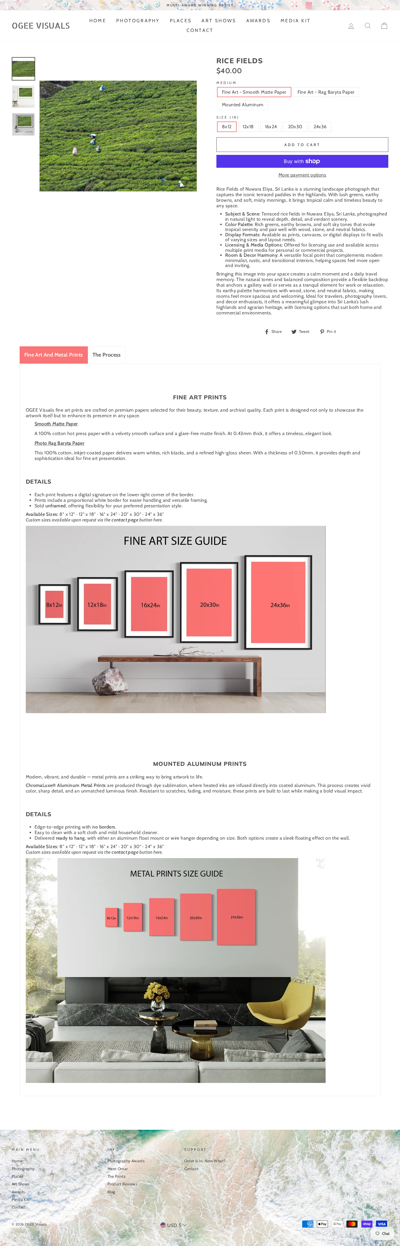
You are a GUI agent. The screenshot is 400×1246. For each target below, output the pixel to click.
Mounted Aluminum (242, 104)
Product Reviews (122, 1184)
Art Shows (218, 20)
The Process (107, 355)
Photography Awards (126, 1160)
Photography (138, 20)
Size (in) (227, 117)
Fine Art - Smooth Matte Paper (254, 92)
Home (97, 20)
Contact (200, 30)
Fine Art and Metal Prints (53, 355)
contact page (125, 520)
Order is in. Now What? (205, 1160)
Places (181, 20)
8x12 (227, 126)
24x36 (320, 126)
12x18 (248, 126)
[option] (200, 5)
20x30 (295, 126)
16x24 (271, 126)
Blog (111, 1191)
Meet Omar (117, 1168)
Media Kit (296, 20)
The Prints (116, 1176)
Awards (258, 20)
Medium (226, 83)
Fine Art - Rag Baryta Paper (326, 92)
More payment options (302, 175)
